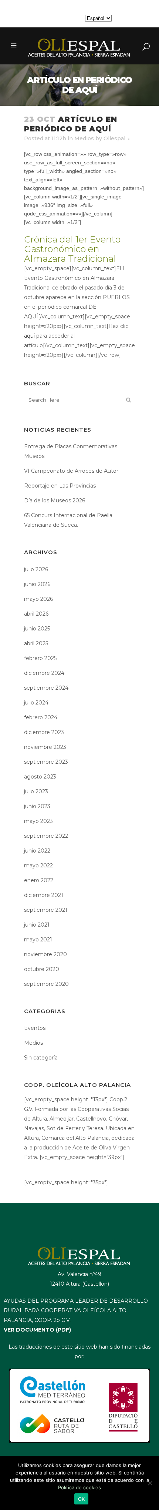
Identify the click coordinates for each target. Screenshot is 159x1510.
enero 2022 (38, 880)
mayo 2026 (38, 599)
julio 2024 (36, 702)
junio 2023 (37, 806)
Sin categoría (41, 1057)
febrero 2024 (40, 717)
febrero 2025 (40, 658)
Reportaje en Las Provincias (60, 485)
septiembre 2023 (46, 762)
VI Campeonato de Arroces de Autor (71, 471)
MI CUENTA (66, 18)
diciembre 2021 (43, 895)
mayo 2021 (38, 939)
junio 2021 (37, 924)
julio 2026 (36, 569)
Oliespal (114, 138)
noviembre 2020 (45, 954)
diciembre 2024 (44, 673)
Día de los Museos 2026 (54, 500)
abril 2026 (36, 613)
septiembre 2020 (46, 984)
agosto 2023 (40, 776)
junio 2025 (37, 628)
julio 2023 (36, 791)
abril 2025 (36, 643)
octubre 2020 (41, 969)
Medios (84, 138)
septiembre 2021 (45, 910)
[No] (149, 1483)
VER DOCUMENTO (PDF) (37, 1329)
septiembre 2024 (46, 687)
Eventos (34, 1028)
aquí (29, 335)
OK (81, 1499)
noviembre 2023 (45, 747)
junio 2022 (37, 850)
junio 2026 (37, 584)
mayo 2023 (38, 821)
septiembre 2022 (46, 836)
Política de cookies (79, 1487)
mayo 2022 (38, 865)
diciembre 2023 (44, 732)
